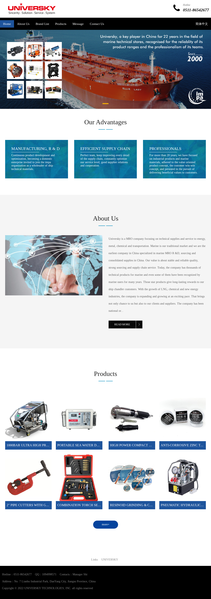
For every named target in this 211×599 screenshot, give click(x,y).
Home (7, 24)
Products (60, 24)
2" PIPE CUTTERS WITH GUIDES (31, 505)
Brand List (42, 24)
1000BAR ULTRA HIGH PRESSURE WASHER (40, 445)
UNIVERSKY (109, 559)
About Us (23, 24)
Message (78, 24)
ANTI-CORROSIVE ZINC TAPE (184, 445)
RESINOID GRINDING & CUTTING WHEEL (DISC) (147, 505)
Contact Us (97, 24)
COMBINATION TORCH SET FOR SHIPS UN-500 (93, 505)
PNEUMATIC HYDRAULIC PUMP (186, 505)
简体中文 (202, 24)
